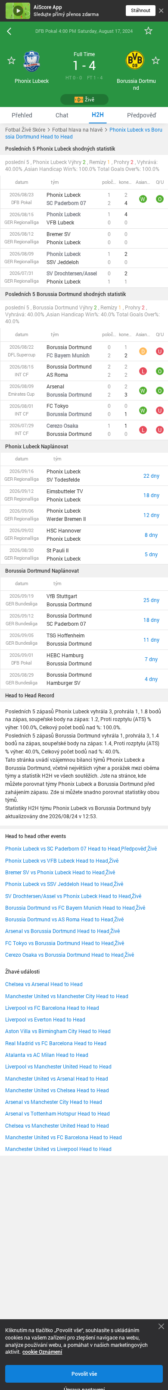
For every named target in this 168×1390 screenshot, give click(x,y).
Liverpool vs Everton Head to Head (45, 1019)
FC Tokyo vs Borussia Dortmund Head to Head (59, 942)
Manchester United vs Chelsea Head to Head (57, 1090)
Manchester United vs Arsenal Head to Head (56, 1078)
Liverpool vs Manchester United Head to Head (58, 1066)
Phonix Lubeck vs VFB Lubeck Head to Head (56, 860)
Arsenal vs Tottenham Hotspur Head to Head (57, 1113)
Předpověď (133, 848)
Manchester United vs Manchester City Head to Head (66, 996)
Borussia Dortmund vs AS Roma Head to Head (59, 919)
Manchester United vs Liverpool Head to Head (58, 1148)
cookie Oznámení (42, 1352)
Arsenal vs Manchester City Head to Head (53, 1101)
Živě (152, 848)
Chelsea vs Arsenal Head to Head (44, 983)
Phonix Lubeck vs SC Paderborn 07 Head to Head (62, 848)
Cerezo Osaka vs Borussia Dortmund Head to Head (64, 954)
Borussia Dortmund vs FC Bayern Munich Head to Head (70, 907)
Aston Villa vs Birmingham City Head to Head (58, 1031)
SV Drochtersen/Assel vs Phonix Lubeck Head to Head (68, 895)
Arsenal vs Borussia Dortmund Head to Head (57, 930)
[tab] (22, 115)
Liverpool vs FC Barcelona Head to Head (52, 1007)
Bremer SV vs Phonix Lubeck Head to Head (55, 872)
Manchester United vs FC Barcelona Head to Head (63, 1137)
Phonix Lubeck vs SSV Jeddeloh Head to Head (59, 883)
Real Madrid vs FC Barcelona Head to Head (55, 1043)
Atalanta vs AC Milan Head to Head (46, 1054)
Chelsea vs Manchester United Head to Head (57, 1125)
